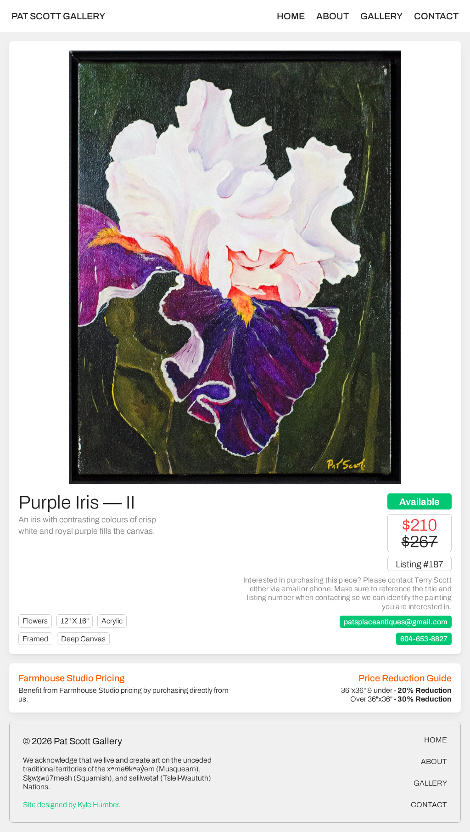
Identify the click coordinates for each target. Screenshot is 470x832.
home (435, 740)
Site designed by (71, 805)
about (434, 761)
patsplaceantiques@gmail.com (396, 622)
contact (429, 805)
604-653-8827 (424, 639)
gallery (430, 783)
